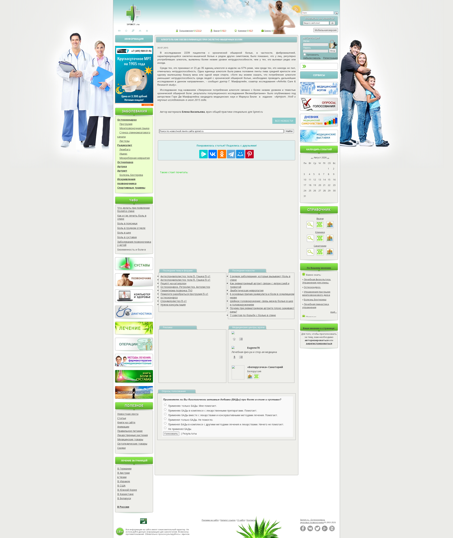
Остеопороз (125, 162)
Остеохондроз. (312, 287)
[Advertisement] (226, 217)
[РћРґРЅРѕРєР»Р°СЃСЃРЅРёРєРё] (222, 154)
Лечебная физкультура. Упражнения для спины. (316, 281)
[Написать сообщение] (241, 341)
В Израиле (123, 481)
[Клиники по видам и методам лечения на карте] (329, 241)
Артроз (122, 166)
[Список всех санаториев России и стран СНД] (320, 254)
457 (250, 30)
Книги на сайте (126, 422)
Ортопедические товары (132, 443)
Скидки (121, 448)
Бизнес (267, 30)
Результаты (189, 433)
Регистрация (330, 57)
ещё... (333, 311)
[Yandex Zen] (332, 530)
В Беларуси (124, 498)
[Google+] (325, 530)
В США (121, 485)
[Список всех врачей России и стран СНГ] (319, 227)
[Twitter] (317, 530)
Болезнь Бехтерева (131, 175)
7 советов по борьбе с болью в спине (253, 315)
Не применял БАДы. (180, 429)
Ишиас (123, 153)
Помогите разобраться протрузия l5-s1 (184, 294)
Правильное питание (130, 431)
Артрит (122, 170)
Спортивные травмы (131, 187)
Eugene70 (253, 347)
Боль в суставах (127, 237)
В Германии (124, 468)
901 (275, 30)
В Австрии (123, 472)
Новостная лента (127, 414)
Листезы (124, 141)
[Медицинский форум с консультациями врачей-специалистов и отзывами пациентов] (319, 93)
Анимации (123, 426)
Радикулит (124, 145)
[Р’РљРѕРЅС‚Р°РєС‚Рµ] (212, 154)
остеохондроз (169, 297)
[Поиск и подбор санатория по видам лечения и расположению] (310, 254)
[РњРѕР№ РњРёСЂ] (240, 154)
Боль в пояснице (127, 223)
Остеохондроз (127, 119)
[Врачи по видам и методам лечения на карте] (330, 227)
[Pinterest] (249, 154)
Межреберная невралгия (134, 158)
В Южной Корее (127, 489)
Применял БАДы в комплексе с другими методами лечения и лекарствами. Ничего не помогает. (226, 424)
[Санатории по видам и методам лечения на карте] (329, 254)
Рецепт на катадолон (173, 283)
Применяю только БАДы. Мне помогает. (192, 405)
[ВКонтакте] (310, 530)
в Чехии (122, 477)
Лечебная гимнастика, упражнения (315, 306)
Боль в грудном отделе (131, 228)
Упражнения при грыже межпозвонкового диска (316, 293)
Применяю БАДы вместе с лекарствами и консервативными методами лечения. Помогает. (223, 415)
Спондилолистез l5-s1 (173, 301)
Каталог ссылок (228, 520)
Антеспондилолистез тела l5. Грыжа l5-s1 (185, 276)
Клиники (242, 30)
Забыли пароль (312, 57)
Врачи (217, 30)
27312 (198, 30)
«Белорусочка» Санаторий (265, 367)
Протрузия (125, 124)
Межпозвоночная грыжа (134, 128)
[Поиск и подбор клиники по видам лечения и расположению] (310, 241)
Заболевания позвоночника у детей (134, 243)
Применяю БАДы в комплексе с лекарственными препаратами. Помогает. (212, 410)
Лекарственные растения (132, 435)
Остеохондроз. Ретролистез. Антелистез (185, 287)
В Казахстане (125, 494)
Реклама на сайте (210, 520)
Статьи (121, 418)
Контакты (251, 520)
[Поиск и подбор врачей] (310, 227)
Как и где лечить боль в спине (131, 217)
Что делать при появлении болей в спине (133, 209)
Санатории (320, 245)
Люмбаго (124, 149)
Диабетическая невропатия (246, 290)
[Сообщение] (241, 359)
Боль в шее (124, 232)
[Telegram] (231, 154)
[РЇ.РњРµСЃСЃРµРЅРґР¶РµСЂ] (203, 154)
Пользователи (186, 30)
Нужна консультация (173, 304)
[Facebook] (303, 530)
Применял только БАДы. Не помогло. (190, 419)
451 (224, 30)
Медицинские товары (130, 439)
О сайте (241, 520)
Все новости (284, 120)
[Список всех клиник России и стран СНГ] (320, 241)
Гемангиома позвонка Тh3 (176, 290)
